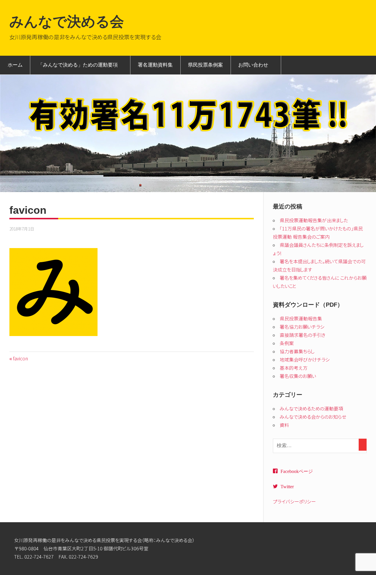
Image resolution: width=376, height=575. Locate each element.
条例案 (287, 343)
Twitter (287, 486)
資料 (284, 425)
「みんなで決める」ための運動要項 (78, 65)
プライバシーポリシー (294, 501)
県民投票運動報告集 (301, 319)
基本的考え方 (294, 368)
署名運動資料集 (155, 65)
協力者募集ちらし (297, 351)
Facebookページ (297, 471)
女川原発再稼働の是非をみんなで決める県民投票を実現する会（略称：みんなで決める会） (104, 540)
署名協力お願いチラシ (302, 327)
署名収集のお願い (298, 376)
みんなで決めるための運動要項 (311, 409)
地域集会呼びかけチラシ (305, 360)
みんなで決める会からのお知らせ (313, 417)
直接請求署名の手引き (302, 335)
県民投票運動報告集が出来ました (314, 220)
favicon (20, 358)
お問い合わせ (253, 65)
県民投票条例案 (205, 65)
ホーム (15, 65)
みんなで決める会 (66, 21)
